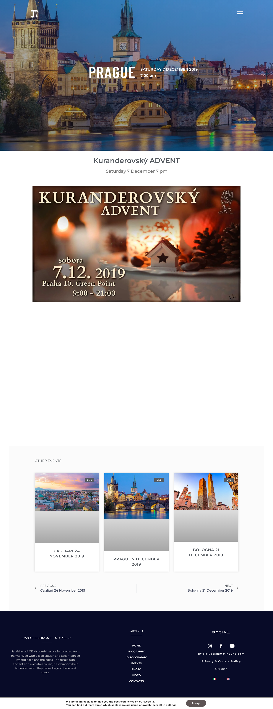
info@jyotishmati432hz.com (221, 653)
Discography (136, 657)
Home (136, 645)
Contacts (136, 681)
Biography (136, 651)
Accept (196, 703)
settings (171, 704)
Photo (136, 669)
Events (136, 663)
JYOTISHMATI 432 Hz (47, 638)
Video (136, 675)
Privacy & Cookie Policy (221, 661)
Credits (221, 669)
